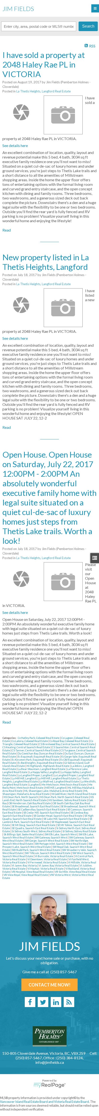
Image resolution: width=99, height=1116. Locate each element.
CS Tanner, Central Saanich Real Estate (35, 750)
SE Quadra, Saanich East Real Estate (33, 828)
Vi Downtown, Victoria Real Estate (47, 859)
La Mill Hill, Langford (24, 778)
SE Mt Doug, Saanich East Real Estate (34, 825)
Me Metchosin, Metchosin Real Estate (64, 784)
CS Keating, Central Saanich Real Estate (26, 747)
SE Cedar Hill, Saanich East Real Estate (46, 812)
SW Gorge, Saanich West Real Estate (47, 840)
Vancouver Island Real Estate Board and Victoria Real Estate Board (44, 1102)
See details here (15, 145)
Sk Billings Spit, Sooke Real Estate (23, 834)
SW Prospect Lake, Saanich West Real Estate (47, 845)
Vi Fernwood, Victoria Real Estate (47, 862)
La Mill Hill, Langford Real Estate (57, 778)
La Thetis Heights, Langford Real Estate (43, 91)
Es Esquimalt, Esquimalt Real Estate (39, 756)
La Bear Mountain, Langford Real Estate (42, 768)
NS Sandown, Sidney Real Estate (68, 800)
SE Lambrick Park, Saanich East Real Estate (47, 820)
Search (88, 26)
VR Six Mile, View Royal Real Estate (75, 871)
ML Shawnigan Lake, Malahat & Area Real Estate (53, 790)
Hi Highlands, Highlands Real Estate (48, 765)
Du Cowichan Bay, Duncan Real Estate (40, 753)
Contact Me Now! (49, 984)
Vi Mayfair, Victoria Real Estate (45, 868)
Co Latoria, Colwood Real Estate (30, 740)
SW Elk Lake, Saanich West (61, 834)
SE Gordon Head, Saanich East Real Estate (58, 815)
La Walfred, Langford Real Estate (60, 781)
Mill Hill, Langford (56, 787)
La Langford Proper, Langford (35, 775)
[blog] (69, 1002)
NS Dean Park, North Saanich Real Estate (64, 797)
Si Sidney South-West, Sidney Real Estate (36, 831)
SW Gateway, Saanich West (51, 837)
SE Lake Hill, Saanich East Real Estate (65, 818)
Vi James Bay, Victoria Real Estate (59, 865)
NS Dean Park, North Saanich (21, 797)
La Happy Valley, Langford (44, 772)
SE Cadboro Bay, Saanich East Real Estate (42, 809)
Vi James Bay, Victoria (24, 865)
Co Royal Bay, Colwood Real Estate (69, 740)
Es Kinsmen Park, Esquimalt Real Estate (35, 759)
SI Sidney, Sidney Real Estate (79, 831)
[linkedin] (56, 1002)
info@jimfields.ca (49, 1062)
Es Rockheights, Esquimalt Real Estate (40, 762)
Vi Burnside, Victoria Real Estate (54, 856)
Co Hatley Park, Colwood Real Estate (39, 737)
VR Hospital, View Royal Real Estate (33, 871)
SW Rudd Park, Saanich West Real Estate (36, 849)
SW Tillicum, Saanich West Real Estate (48, 853)
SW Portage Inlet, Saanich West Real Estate (61, 843)
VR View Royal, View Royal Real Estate (26, 874)
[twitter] (43, 1002)
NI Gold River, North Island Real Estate (73, 793)
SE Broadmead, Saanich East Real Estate (36, 806)
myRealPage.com (49, 1085)
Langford (34, 784)
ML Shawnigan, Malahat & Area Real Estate (45, 792)
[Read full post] (21, 112)
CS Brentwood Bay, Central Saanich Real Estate (67, 744)
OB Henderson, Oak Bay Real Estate (29, 803)
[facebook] (30, 1002)
